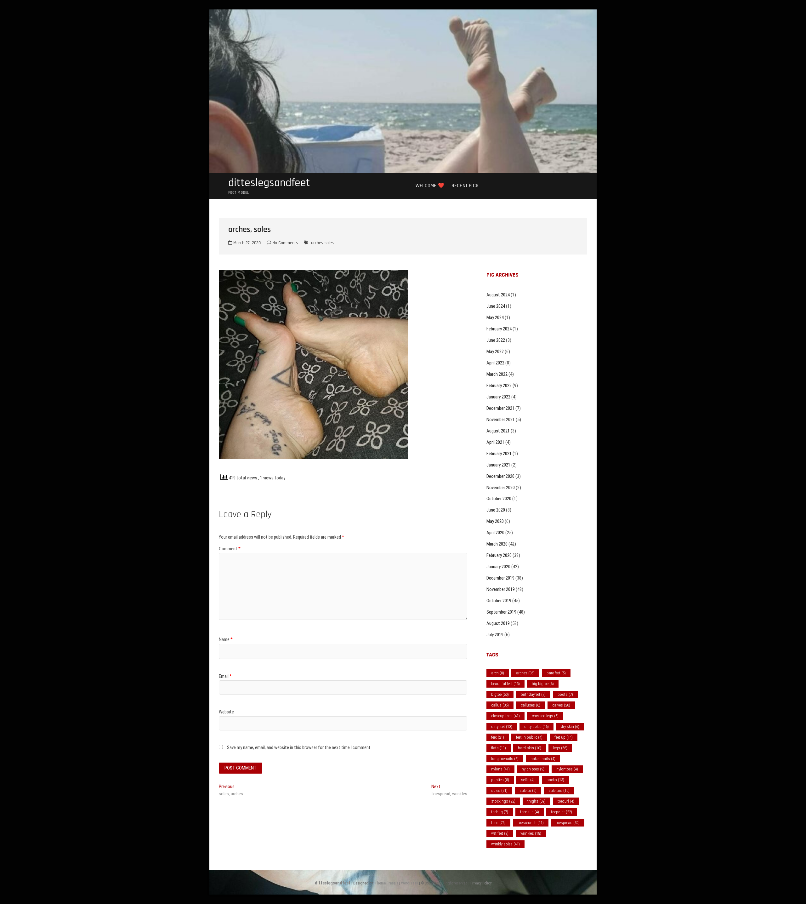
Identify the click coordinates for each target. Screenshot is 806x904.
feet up (563, 737)
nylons (500, 769)
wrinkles (530, 833)
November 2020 (500, 487)
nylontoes (567, 769)
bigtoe (500, 694)
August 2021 (498, 431)
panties (500, 779)
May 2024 (495, 317)
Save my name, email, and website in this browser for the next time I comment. (299, 747)
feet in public (529, 737)
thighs (536, 801)
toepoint (561, 812)
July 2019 (494, 635)
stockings (503, 801)
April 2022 (495, 363)
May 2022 (495, 351)
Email (225, 676)
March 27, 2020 (246, 243)
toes (498, 822)
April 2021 (495, 442)
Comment (230, 549)
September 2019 (501, 612)
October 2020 (498, 498)
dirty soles (536, 726)
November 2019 (500, 589)
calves (561, 705)
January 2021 (498, 465)
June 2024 (495, 306)
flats (498, 748)
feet (497, 737)
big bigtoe (543, 683)
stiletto (527, 790)
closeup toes (505, 715)
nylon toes (533, 769)
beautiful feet (505, 683)
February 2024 (499, 329)
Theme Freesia (386, 883)
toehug (499, 812)
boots (565, 694)
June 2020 (495, 510)
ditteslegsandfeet (269, 183)
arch (497, 673)
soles (329, 243)
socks (555, 779)
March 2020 (497, 544)
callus (500, 705)
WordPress (409, 883)
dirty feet (501, 726)
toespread (568, 822)
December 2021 (500, 408)
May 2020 (495, 521)
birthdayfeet (533, 694)
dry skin (570, 726)
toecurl (566, 801)
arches (317, 243)
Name (226, 639)
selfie (528, 779)
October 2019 (498, 601)
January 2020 (498, 566)
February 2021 (499, 453)
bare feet (556, 673)
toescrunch (531, 822)
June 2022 (495, 340)
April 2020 (495, 532)
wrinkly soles (505, 844)
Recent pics (465, 185)
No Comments (284, 243)
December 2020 (500, 476)
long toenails (505, 758)
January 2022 (498, 397)
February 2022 (499, 385)
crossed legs (545, 715)
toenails (529, 812)
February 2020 (499, 555)
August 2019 (498, 623)
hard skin (529, 748)
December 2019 (500, 578)
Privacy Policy (480, 883)
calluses (530, 705)
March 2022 (497, 374)
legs (560, 748)
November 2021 (500, 419)
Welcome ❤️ (430, 185)
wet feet (499, 833)
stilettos (559, 790)
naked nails (543, 758)
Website (226, 712)
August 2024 (498, 295)
